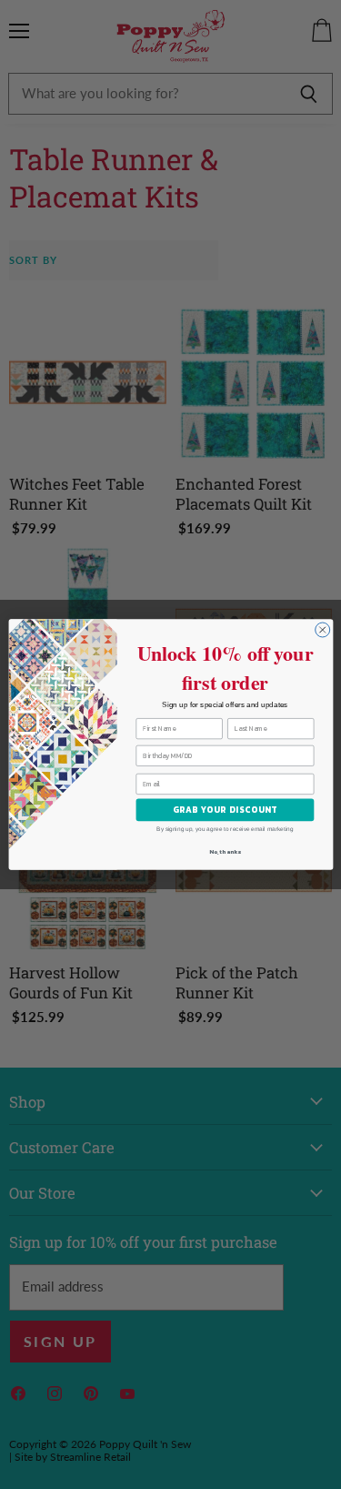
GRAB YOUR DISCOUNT (224, 810)
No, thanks (224, 851)
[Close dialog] (322, 630)
